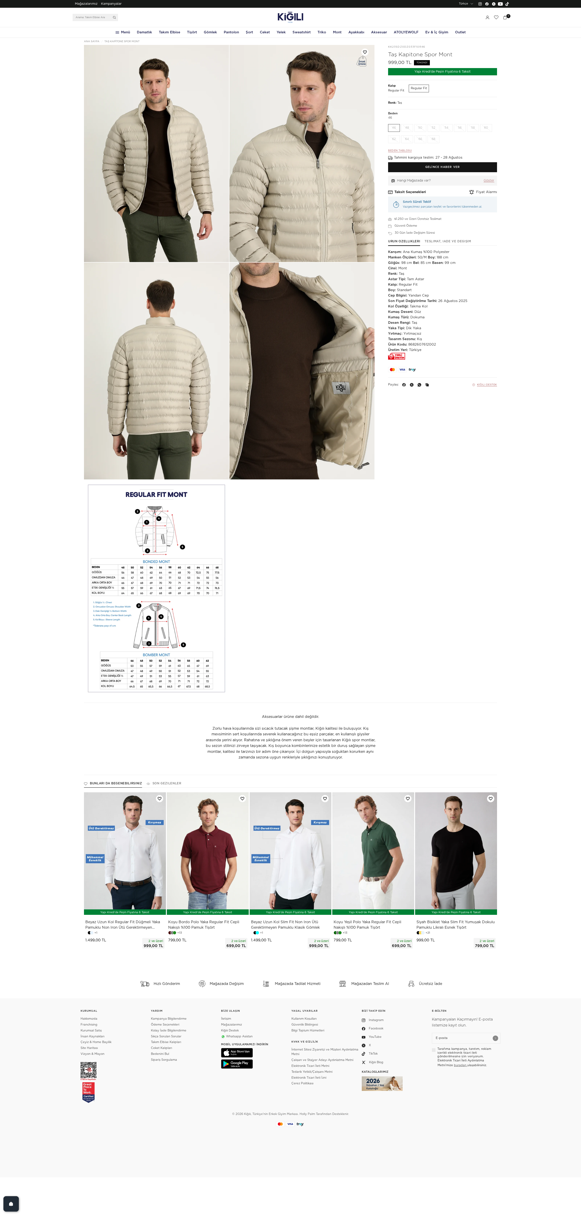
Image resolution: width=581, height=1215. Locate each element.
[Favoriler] (496, 17)
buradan (460, 1065)
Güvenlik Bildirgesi (304, 1024)
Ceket (265, 32)
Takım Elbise (169, 32)
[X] (412, 385)
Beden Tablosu (400, 151)
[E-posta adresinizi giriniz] (495, 1038)
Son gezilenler (167, 783)
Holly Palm (307, 1114)
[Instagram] (480, 3)
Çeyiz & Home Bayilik (96, 1042)
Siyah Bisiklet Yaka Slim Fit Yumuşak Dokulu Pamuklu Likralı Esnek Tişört (455, 924)
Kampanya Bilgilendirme (169, 1018)
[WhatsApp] (420, 385)
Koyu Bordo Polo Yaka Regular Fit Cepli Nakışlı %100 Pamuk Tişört (203, 924)
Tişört (192, 32)
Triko (322, 32)
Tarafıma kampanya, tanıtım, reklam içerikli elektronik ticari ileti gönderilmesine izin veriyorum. (464, 1053)
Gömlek (210, 32)
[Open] (11, 1204)
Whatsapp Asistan (239, 1036)
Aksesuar (379, 32)
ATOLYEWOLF (406, 32)
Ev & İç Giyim (436, 32)
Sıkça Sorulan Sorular (166, 1036)
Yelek (281, 32)
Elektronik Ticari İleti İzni (308, 1077)
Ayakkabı (356, 32)
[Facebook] (486, 3)
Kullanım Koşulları (304, 1018)
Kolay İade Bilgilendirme (168, 1030)
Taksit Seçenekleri (410, 192)
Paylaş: (393, 384)
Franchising (89, 1024)
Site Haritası (89, 1048)
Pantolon (231, 32)
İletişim (226, 1018)
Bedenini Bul (160, 1054)
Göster (489, 180)
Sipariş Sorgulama (164, 1059)
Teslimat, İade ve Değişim (448, 241)
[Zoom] (156, 153)
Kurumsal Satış (91, 1030)
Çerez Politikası (302, 1083)
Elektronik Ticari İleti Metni (310, 1066)
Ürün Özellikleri (404, 241)
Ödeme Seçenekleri (165, 1024)
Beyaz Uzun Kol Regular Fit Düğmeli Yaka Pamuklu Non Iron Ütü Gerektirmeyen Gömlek (122, 925)
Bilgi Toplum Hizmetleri (307, 1030)
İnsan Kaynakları (92, 1036)
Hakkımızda (89, 1018)
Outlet (460, 32)
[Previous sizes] (113, 909)
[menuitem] (86, 3)
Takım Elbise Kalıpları (166, 1042)
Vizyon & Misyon (92, 1054)
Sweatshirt (302, 32)
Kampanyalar (111, 3)
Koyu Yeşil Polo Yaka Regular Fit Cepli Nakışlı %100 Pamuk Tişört (367, 924)
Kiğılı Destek (487, 384)
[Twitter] (493, 3)
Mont (337, 32)
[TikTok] (507, 3)
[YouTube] (500, 3)
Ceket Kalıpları (161, 1048)
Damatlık (144, 32)
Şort (249, 32)
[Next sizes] (138, 909)
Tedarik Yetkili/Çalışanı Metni (311, 1071)
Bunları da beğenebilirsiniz (116, 783)
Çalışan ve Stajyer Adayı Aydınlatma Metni (322, 1060)
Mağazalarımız (86, 3)
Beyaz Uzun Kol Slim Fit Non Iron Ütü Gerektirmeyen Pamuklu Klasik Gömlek (285, 924)
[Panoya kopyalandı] (428, 385)
